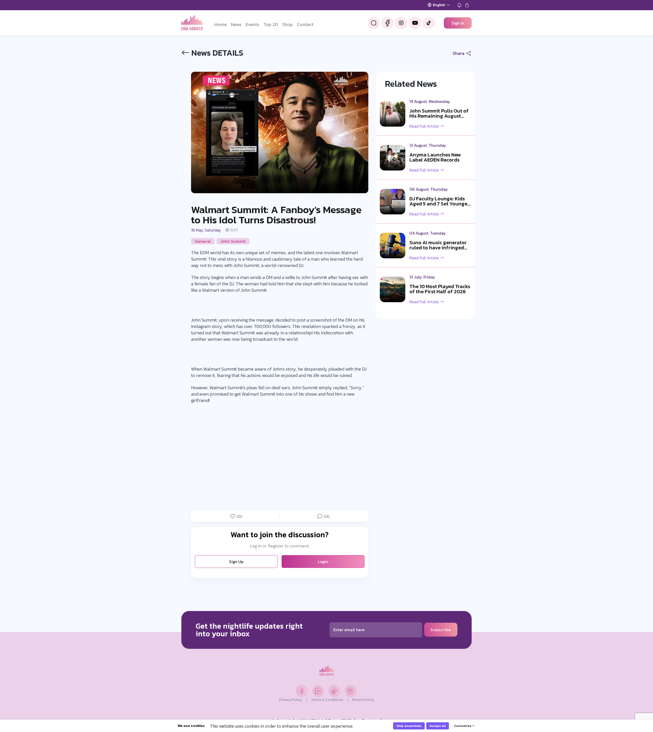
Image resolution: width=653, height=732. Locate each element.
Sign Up (236, 561)
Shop (287, 24)
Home (220, 24)
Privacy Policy (290, 699)
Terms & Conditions (327, 699)
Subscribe (441, 630)
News (236, 24)
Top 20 (270, 24)
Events (252, 24)
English (439, 5)
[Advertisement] (23, 366)
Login (323, 561)
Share (459, 53)
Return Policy (363, 699)
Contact (305, 24)
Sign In (457, 23)
